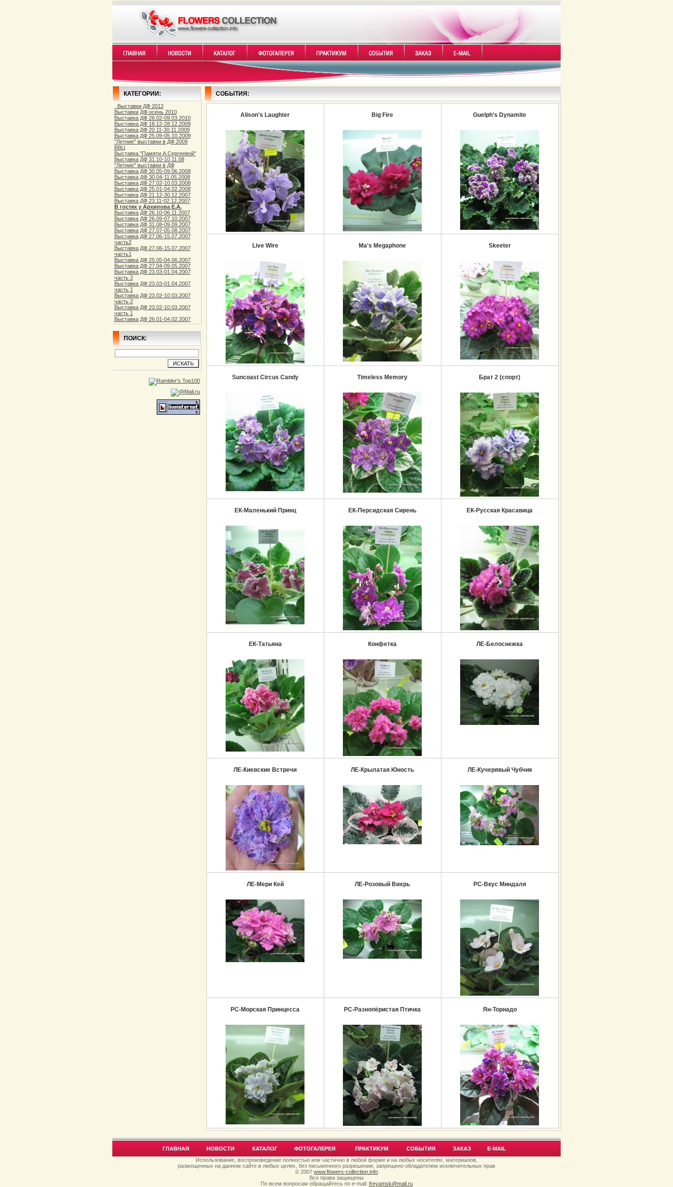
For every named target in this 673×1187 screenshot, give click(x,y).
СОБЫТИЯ (421, 1148)
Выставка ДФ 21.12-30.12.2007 (152, 195)
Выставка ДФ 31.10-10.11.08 (149, 159)
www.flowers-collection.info (346, 1172)
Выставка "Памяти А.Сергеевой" (155, 153)
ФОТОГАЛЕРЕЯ (315, 1148)
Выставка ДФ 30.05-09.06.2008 (152, 171)
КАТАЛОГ (264, 1148)
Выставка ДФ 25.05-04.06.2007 (152, 260)
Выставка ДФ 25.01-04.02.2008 (152, 189)
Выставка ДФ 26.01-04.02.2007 (152, 319)
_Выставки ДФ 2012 (139, 106)
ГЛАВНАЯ (176, 1148)
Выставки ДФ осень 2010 (145, 112)
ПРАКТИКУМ (371, 1148)
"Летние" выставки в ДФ (144, 165)
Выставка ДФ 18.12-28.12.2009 (152, 124)
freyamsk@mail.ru (391, 1184)
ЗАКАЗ (462, 1148)
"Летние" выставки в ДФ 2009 (151, 141)
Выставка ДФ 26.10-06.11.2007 (152, 213)
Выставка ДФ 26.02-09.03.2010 (152, 118)
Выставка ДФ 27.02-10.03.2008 (152, 183)
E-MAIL (496, 1148)
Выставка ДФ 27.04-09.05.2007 (152, 266)
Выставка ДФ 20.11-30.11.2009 (152, 130)
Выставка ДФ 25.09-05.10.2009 (152, 136)
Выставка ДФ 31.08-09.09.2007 (152, 224)
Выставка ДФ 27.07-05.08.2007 (152, 230)
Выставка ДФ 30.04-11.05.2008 (152, 177)
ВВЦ (119, 147)
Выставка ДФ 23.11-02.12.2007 (152, 201)
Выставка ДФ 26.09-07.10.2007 (152, 218)
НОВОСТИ (220, 1148)
